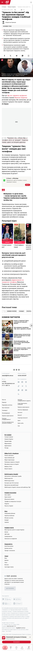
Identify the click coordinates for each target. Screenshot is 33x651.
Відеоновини (8, 443)
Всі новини (8, 435)
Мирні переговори (9, 460)
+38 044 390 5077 (22, 375)
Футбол (6, 560)
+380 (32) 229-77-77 (11, 626)
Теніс (6, 562)
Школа (6, 532)
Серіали (7, 522)
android (6, 599)
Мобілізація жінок (9, 480)
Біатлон (7, 564)
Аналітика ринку (9, 546)
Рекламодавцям (6, 413)
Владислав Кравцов (11, 22)
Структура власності (23, 417)
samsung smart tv (17, 603)
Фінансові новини (9, 499)
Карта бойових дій (9, 457)
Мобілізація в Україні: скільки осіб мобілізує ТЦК (17, 487)
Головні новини (9, 437)
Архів (19, 420)
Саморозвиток (8, 536)
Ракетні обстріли (9, 455)
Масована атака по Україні (12, 464)
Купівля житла (8, 548)
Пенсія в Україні (9, 506)
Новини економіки (10, 493)
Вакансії (20, 415)
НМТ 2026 (7, 534)
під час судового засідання (17, 95)
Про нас (4, 399)
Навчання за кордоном (11, 538)
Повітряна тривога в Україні (12, 462)
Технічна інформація (23, 409)
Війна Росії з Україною (12, 453)
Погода (6, 448)
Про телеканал (5, 407)
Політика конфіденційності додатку (24, 400)
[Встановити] (16, 640)
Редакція (4, 402)
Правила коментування (23, 407)
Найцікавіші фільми (10, 513)
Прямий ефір (8, 441)
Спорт (6, 556)
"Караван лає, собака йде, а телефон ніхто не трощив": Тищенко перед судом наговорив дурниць (15, 140)
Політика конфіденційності (6, 419)
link (18, 382)
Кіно (6, 511)
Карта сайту (20, 423)
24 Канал (4, 6)
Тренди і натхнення (10, 550)
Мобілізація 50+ (9, 478)
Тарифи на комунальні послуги (13, 501)
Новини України (12, 6)
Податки (7, 503)
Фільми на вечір (9, 518)
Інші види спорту (9, 567)
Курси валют (8, 497)
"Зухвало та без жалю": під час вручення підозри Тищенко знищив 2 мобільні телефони (24, 6)
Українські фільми (9, 515)
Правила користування (7, 415)
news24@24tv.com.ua (7, 375)
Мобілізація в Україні (11, 474)
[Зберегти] (28, 55)
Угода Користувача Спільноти (22, 404)
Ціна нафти (8, 495)
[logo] (7, 2)
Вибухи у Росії (8, 466)
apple (17, 599)
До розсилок (10, 588)
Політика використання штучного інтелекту (8, 423)
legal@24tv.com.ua (20, 628)
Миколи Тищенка (21, 98)
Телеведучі (4, 410)
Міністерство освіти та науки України (14, 529)
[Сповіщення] (31, 2)
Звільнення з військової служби (13, 476)
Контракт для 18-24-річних (12, 483)
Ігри (19, 425)
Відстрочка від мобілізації (11, 485)
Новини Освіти (9, 527)
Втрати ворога (8, 468)
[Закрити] (30, 637)
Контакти (20, 412)
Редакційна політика (7, 405)
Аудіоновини (8, 445)
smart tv (6, 603)
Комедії (6, 520)
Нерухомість (8, 544)
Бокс (6, 558)
